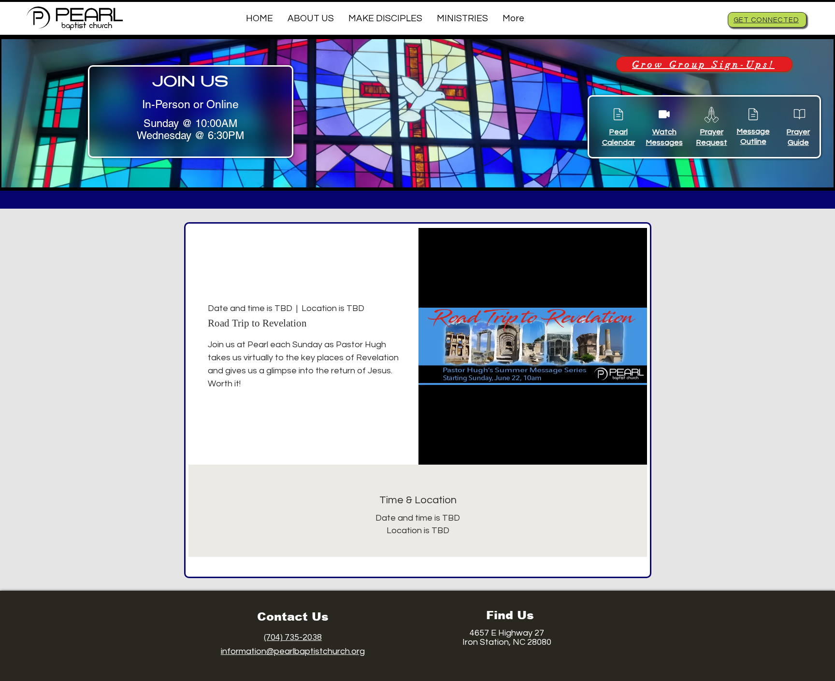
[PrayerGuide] (799, 114)
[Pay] (618, 114)
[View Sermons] (664, 114)
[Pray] (711, 114)
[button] (310, 18)
